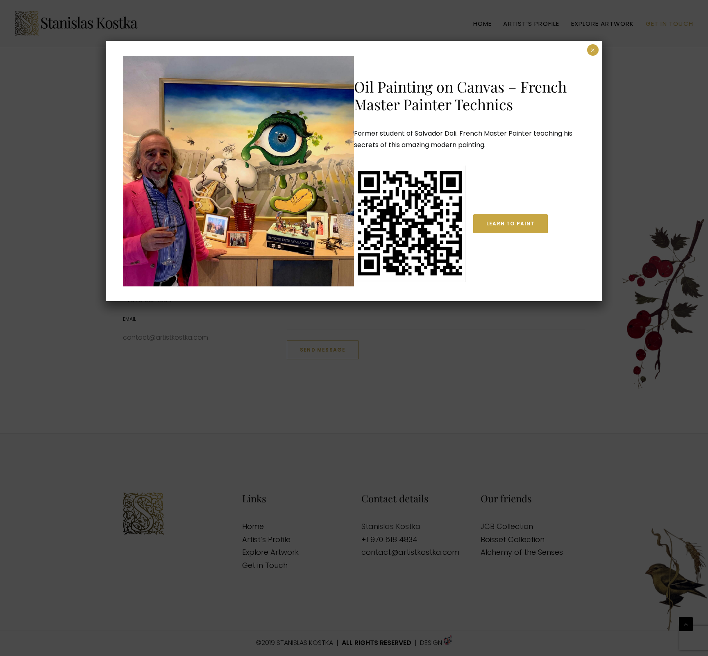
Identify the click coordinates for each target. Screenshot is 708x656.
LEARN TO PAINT (510, 223)
